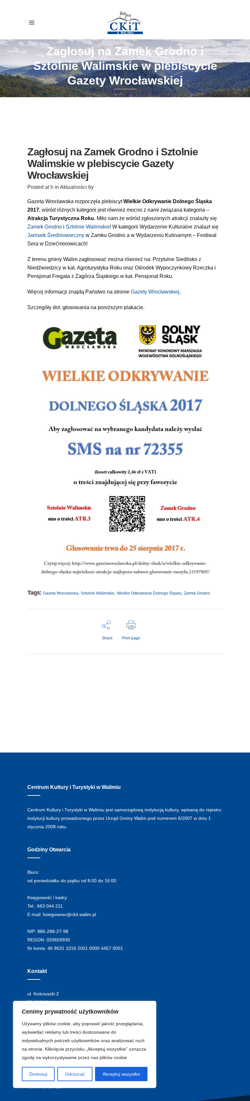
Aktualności (73, 187)
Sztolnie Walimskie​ (88, 226)
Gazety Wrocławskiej (155, 292)
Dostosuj (38, 1074)
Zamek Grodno (44, 226)
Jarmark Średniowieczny (55, 235)
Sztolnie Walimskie (97, 593)
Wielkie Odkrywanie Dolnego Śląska (149, 593)
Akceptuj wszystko (121, 1074)
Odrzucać (75, 1074)
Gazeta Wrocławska (60, 593)
